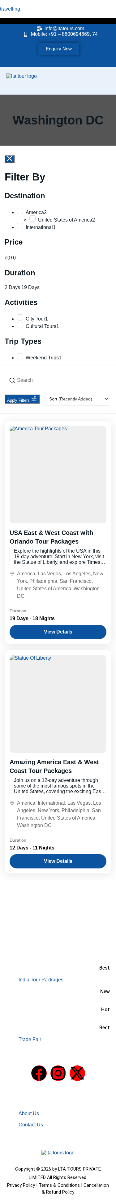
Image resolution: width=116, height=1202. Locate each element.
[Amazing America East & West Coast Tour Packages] (58, 704)
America (26, 573)
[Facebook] (39, 1073)
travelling (10, 9)
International (51, 803)
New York (48, 810)
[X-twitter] (77, 1073)
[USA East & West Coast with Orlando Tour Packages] (58, 474)
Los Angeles (77, 573)
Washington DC (34, 825)
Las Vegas (49, 573)
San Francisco (76, 581)
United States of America (44, 588)
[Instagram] (58, 1073)
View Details (58, 631)
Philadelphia (43, 581)
